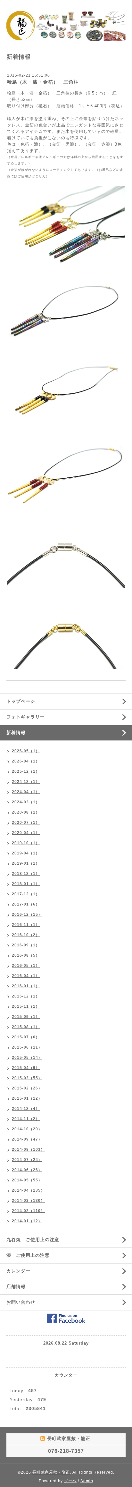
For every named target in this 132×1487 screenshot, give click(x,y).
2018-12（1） (26, 873)
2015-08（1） (26, 1027)
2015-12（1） (26, 996)
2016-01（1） (26, 986)
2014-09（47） (27, 1139)
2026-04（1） (26, 761)
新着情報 (16, 732)
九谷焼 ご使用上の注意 (32, 1239)
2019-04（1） (26, 853)
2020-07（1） (26, 822)
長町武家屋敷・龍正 (51, 1472)
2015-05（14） (27, 1057)
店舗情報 (16, 1286)
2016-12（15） (27, 914)
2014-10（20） (27, 1129)
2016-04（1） (26, 976)
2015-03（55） (27, 1078)
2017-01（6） (26, 904)
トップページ (20, 701)
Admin (86, 1481)
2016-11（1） (26, 924)
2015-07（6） (26, 1037)
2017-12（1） (26, 894)
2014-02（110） (28, 1211)
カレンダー (18, 1270)
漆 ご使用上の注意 (28, 1255)
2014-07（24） (27, 1159)
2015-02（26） (27, 1088)
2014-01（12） (27, 1221)
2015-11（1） (26, 1006)
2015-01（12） (27, 1098)
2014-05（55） (27, 1180)
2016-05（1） (26, 965)
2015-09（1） (26, 1016)
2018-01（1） (26, 884)
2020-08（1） (26, 812)
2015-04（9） (26, 1068)
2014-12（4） (26, 1108)
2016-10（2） (26, 935)
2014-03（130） (28, 1200)
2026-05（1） (26, 751)
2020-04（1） (26, 833)
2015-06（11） (27, 1047)
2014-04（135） (28, 1190)
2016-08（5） (26, 955)
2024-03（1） (26, 802)
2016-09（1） (26, 945)
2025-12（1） (26, 771)
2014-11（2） (26, 1119)
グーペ (70, 1481)
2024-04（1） (26, 792)
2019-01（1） (26, 863)
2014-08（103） (28, 1149)
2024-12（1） (26, 781)
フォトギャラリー (25, 716)
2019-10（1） (26, 843)
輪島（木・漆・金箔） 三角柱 (43, 82)
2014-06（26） (27, 1170)
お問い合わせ (20, 1302)
